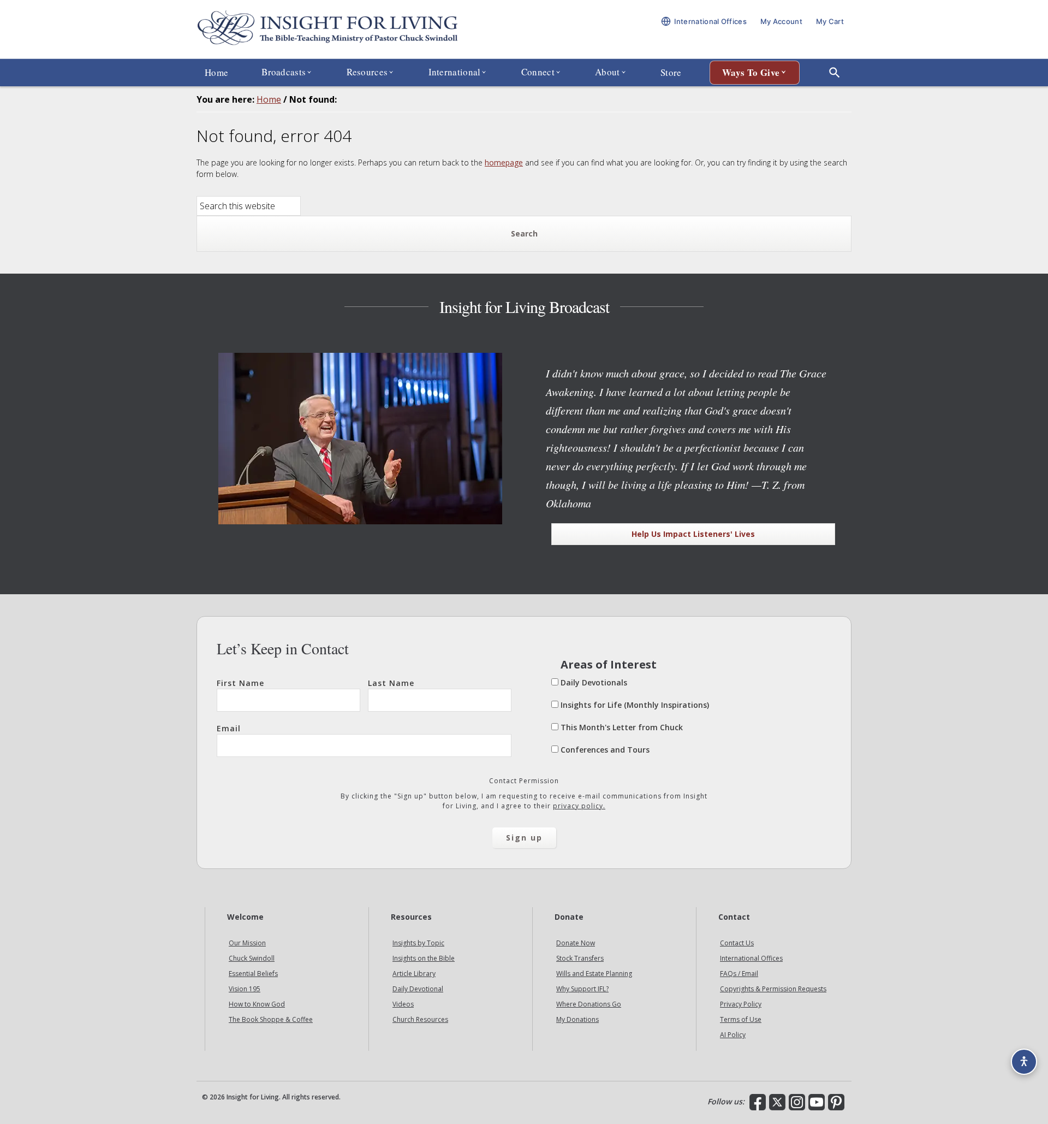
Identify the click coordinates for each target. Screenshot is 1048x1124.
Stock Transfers (580, 958)
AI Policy (733, 1034)
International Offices (751, 958)
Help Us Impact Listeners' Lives (693, 534)
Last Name (391, 683)
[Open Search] (834, 72)
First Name (240, 683)
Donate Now (575, 943)
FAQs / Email (739, 973)
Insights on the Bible (423, 958)
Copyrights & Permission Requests (773, 988)
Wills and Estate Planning (594, 973)
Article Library (414, 973)
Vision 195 (244, 988)
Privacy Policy (740, 1004)
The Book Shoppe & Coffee (271, 1019)
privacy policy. (579, 806)
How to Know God (257, 1004)
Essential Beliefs (253, 973)
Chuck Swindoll (252, 958)
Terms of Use (740, 1019)
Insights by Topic (418, 943)
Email (229, 728)
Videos (403, 1004)
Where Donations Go (588, 1004)
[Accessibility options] (1024, 1062)
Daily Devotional (417, 988)
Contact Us (737, 943)
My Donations (577, 1019)
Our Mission (247, 943)
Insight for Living (327, 29)
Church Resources (420, 1019)
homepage (504, 162)
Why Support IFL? (582, 988)
